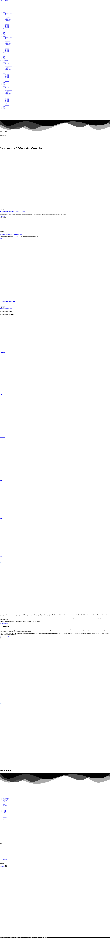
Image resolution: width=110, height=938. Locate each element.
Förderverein (7, 17)
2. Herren (7, 25)
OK (45, 937)
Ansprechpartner (8, 13)
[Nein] (46, 937)
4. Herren (7, 27)
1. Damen (7, 29)
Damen (4, 28)
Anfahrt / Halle (8, 19)
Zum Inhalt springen (4, 0)
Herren (4, 22)
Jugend (4, 32)
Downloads (7, 20)
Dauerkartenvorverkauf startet (8, 301)
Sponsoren (5, 21)
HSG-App (7, 18)
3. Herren (7, 26)
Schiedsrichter (8, 14)
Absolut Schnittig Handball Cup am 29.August (12, 211)
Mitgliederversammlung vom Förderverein (11, 234)
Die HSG (4, 12)
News (4, 33)
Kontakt (4, 34)
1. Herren (7, 24)
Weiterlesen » (2, 216)
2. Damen (7, 30)
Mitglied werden (8, 16)
